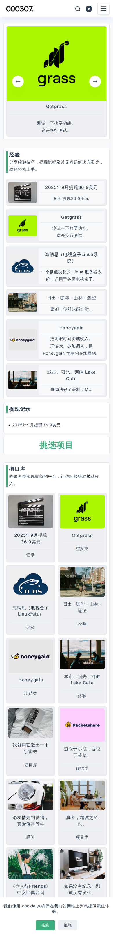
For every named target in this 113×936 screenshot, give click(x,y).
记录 (30, 554)
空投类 (82, 548)
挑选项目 (56, 445)
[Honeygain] (22, 339)
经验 (14, 154)
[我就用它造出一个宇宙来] (30, 723)
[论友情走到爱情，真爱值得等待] (30, 795)
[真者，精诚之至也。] (82, 795)
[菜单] (103, 9)
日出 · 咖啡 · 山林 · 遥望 (71, 297)
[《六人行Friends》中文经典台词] (30, 864)
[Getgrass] (56, 63)
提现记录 (20, 409)
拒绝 (68, 925)
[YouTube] (89, 9)
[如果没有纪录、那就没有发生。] (82, 864)
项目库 (17, 468)
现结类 (30, 693)
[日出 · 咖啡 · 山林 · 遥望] (22, 302)
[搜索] (77, 8)
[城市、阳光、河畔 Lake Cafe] (22, 380)
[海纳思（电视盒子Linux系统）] (22, 265)
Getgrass (56, 106)
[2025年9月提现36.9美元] (22, 192)
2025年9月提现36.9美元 (71, 187)
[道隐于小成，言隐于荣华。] (82, 725)
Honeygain (71, 327)
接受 (45, 925)
